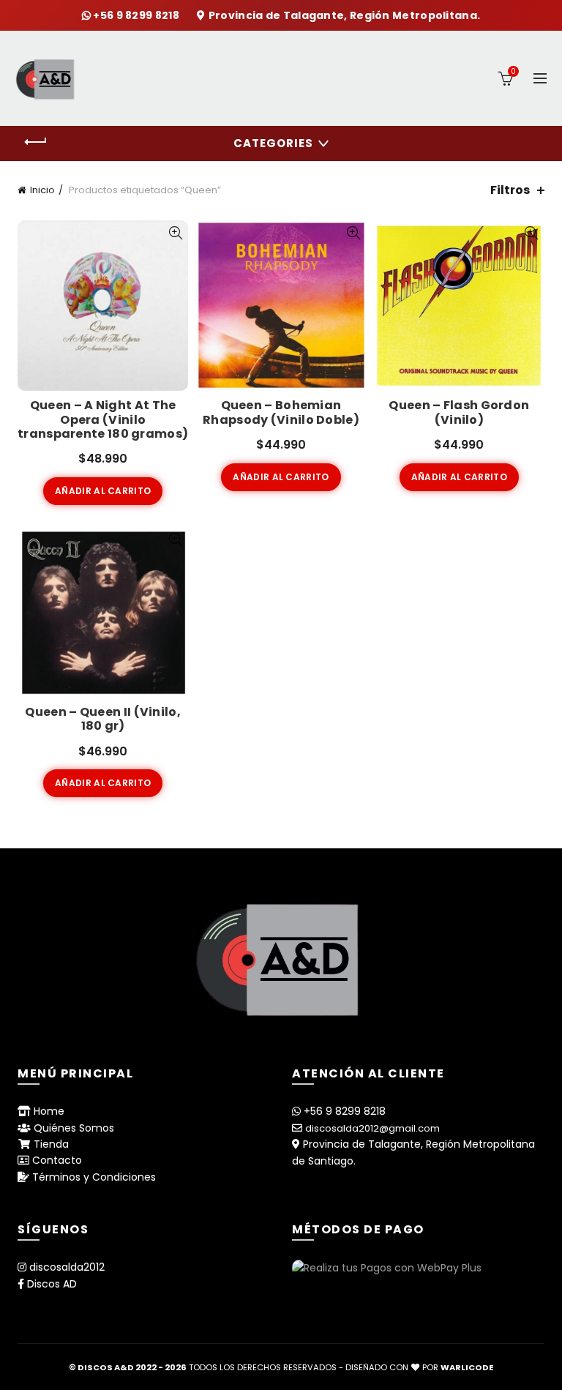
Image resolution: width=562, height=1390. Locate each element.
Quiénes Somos (74, 1128)
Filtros (510, 190)
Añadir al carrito (103, 491)
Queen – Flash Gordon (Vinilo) (459, 412)
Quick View (175, 233)
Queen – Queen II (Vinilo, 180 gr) (103, 719)
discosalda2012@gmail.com (372, 1128)
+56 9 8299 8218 (137, 15)
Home (49, 1111)
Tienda (51, 1144)
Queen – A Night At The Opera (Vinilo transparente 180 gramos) (103, 419)
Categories (273, 143)
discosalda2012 (67, 1267)
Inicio (42, 190)
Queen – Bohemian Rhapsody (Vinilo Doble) (281, 412)
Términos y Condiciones (94, 1177)
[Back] (36, 142)
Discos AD (52, 1284)
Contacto (57, 1160)
